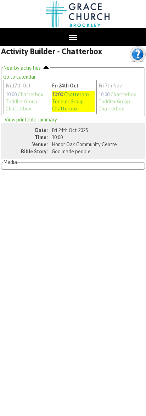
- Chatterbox (24, 102)
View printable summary (31, 119)
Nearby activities (22, 68)
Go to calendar (19, 77)
